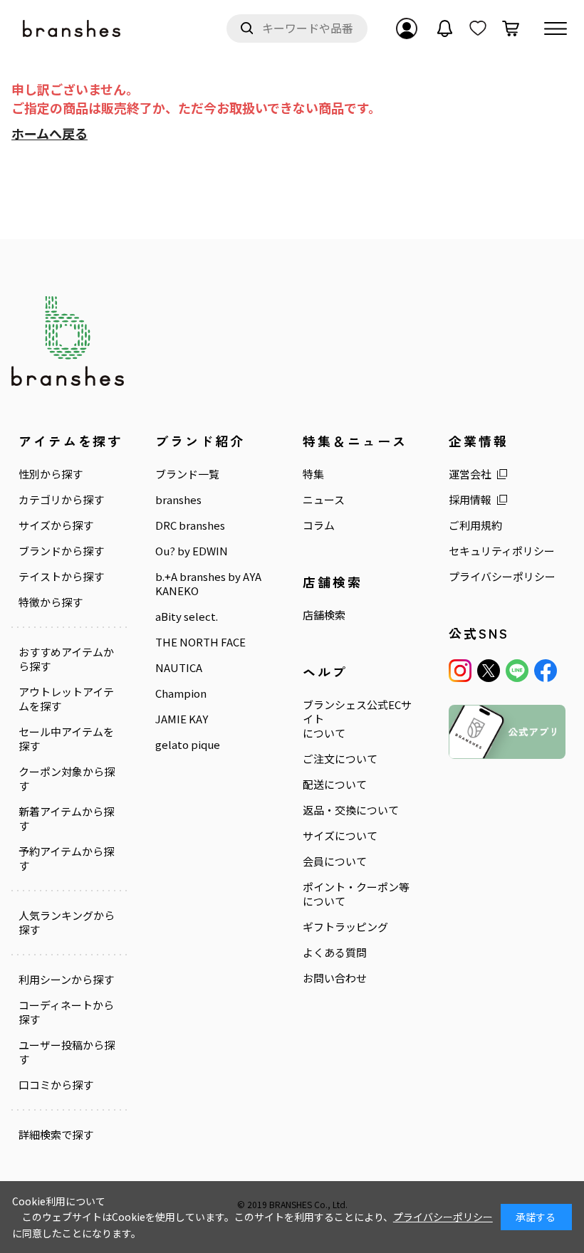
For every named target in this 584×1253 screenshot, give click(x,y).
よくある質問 (335, 952)
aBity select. (186, 616)
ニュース (324, 500)
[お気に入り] (478, 28)
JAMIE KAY (181, 719)
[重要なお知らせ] (445, 28)
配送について (335, 784)
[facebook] (545, 670)
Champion (181, 693)
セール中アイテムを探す (66, 739)
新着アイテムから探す (66, 818)
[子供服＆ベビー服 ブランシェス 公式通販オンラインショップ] (72, 29)
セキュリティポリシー (502, 551)
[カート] (510, 28)
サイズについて (340, 836)
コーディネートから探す (66, 1012)
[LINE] (517, 670)
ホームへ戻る (49, 133)
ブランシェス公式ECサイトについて (357, 719)
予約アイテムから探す (66, 858)
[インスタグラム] (460, 670)
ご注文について (340, 759)
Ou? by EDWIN (191, 551)
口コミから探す (56, 1085)
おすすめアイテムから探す (66, 659)
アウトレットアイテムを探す (66, 699)
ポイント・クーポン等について (356, 894)
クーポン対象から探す (67, 779)
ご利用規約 (475, 525)
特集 (313, 474)
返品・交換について (351, 810)
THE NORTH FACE (200, 642)
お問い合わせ (335, 978)
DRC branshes (190, 525)
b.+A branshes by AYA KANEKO (208, 584)
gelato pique (187, 745)
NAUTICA (178, 668)
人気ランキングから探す (67, 922)
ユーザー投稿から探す (67, 1052)
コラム (319, 525)
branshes (178, 500)
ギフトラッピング (345, 927)
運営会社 (470, 474)
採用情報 (470, 500)
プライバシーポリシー (502, 577)
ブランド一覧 (187, 474)
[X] (488, 670)
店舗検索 (324, 615)
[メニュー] (555, 28)
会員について (335, 861)
